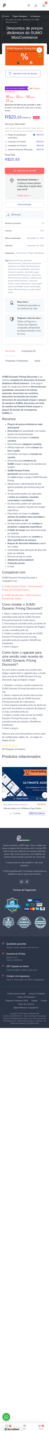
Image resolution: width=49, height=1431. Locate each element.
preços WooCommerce (18, 289)
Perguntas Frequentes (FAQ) (16, 1001)
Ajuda (37, 361)
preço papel (37, 283)
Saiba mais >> (24, 195)
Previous (4, 795)
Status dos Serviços (26, 1004)
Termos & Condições (37, 994)
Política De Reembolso (26, 997)
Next (45, 795)
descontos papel (32, 272)
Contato (44, 1001)
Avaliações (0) (29, 351)
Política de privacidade (16, 994)
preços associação (32, 286)
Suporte (34, 1001)
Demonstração (24, 204)
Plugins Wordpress (20, 16)
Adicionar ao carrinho (26, 170)
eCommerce (35, 16)
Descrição (10, 351)
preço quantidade (15, 286)
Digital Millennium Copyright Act (26, 1008)
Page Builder (8, 805)
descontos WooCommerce (19, 275)
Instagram (21, 881)
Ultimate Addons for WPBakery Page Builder (22, 808)
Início (7, 16)
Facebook (26, 881)
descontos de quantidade (19, 269)
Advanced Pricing (15, 260)
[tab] (10, 351)
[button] (39, 50)
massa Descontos (22, 283)
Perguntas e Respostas (16, 361)
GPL (42, 231)
